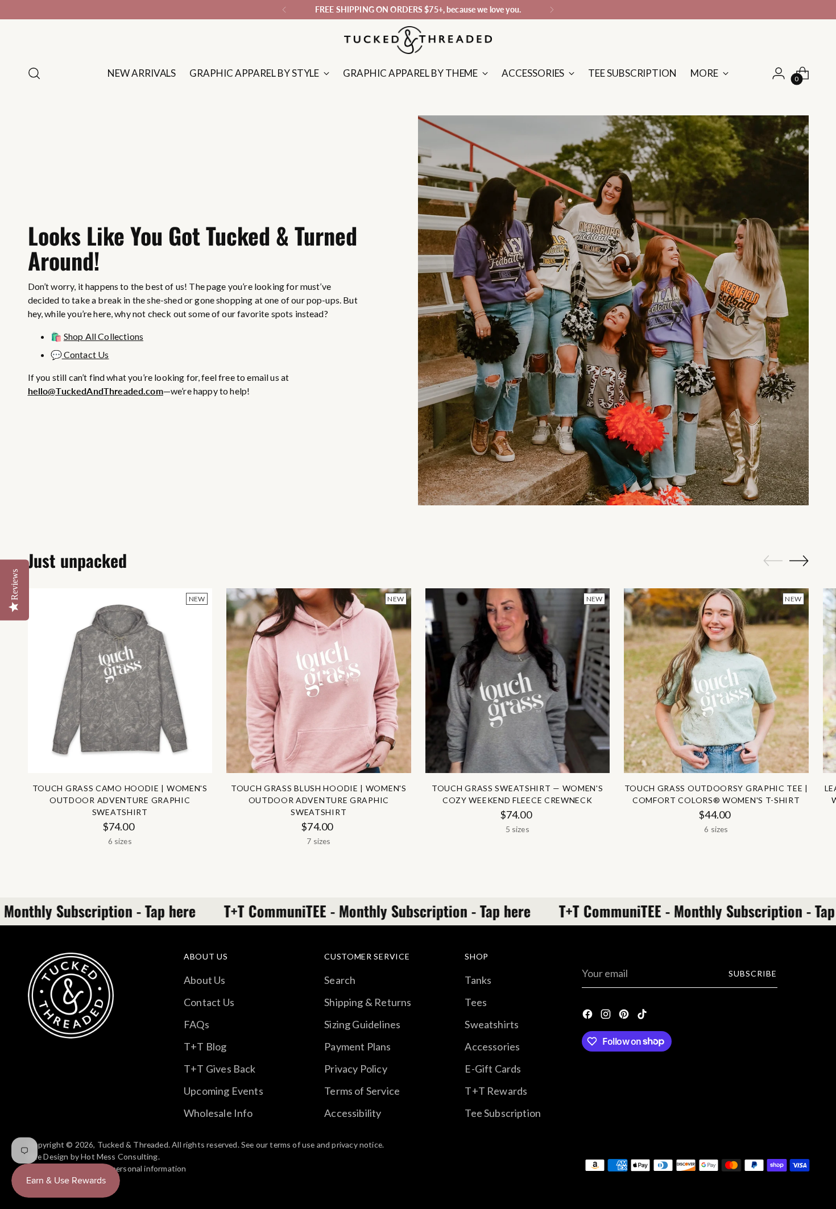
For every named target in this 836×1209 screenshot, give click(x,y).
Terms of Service (362, 1091)
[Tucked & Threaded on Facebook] (588, 1016)
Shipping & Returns (367, 1002)
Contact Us (85, 354)
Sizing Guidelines (362, 1024)
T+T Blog (205, 1046)
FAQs (196, 1024)
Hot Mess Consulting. (120, 1156)
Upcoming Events (223, 1091)
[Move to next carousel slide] (799, 560)
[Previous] (284, 9)
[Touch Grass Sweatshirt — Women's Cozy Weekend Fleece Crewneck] (517, 680)
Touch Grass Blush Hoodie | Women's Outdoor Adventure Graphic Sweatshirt (319, 800)
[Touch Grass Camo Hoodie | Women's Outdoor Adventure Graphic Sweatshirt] (120, 680)
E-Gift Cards (493, 1068)
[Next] (551, 9)
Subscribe (753, 973)
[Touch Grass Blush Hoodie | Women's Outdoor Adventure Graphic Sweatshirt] (318, 680)
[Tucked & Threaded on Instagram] (607, 1016)
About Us (204, 980)
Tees (476, 1002)
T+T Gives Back (220, 1068)
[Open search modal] (34, 73)
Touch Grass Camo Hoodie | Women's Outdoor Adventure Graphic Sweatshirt (120, 800)
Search (339, 980)
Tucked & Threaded (132, 1144)
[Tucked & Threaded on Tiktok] (643, 1016)
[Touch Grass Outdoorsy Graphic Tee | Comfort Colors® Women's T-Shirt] (716, 680)
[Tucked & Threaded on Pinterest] (625, 1016)
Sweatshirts (492, 1024)
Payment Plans (357, 1046)
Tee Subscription (503, 1113)
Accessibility (352, 1113)
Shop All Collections (103, 336)
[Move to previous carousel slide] (773, 561)
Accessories (492, 1046)
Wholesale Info (218, 1113)
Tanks (478, 980)
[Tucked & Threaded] (418, 40)
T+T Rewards (496, 1091)
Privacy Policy (355, 1068)
